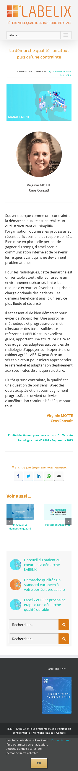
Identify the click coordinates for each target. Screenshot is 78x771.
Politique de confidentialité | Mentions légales (42, 730)
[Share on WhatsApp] (48, 476)
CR (49, 71)
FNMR (10, 729)
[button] (9, 521)
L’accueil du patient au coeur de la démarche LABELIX (42, 565)
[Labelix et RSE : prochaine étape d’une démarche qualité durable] (15, 601)
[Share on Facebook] (18, 476)
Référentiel (66, 74)
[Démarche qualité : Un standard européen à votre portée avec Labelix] (15, 581)
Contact (60, 732)
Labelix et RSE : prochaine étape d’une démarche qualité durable (45, 605)
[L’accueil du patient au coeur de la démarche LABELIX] (15, 561)
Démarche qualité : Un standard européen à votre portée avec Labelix (44, 585)
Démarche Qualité (61, 71)
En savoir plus (60, 740)
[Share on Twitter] (28, 476)
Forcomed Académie (57, 524)
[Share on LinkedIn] (38, 476)
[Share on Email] (58, 476)
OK (39, 763)
